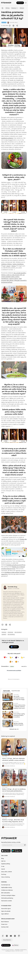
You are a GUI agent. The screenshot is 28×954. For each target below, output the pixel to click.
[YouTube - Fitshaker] (10, 935)
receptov (3, 336)
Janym (8, 266)
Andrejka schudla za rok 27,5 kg (16, 565)
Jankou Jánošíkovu (18, 264)
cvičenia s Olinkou (6, 264)
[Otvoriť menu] (26, 3)
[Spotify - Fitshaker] (14, 935)
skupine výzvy (10, 355)
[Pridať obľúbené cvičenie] (9, 25)
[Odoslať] (25, 845)
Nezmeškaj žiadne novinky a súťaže (10, 842)
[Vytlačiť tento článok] (13, 25)
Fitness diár (23, 539)
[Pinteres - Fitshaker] (19, 935)
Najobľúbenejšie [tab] (16, 690)
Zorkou (14, 266)
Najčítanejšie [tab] (6, 690)
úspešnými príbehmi (7, 138)
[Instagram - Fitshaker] (6, 935)
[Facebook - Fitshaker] (2, 935)
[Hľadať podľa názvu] (2, 8)
